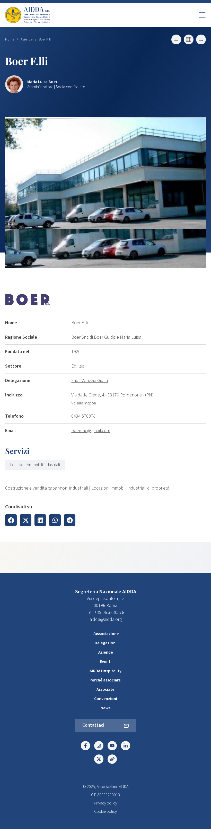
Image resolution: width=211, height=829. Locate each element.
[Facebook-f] (85, 745)
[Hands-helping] (112, 759)
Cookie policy (105, 811)
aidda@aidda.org (106, 619)
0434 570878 (83, 416)
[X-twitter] (98, 759)
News (105, 708)
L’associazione (105, 633)
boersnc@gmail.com (90, 430)
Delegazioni (106, 643)
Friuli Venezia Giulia (89, 380)
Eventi (105, 661)
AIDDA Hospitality (105, 670)
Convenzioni (105, 698)
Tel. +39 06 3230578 (105, 612)
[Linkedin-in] (125, 745)
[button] (11, 520)
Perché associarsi (105, 680)
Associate (105, 689)
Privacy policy (105, 803)
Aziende (26, 39)
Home (9, 39)
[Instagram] (98, 745)
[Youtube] (112, 745)
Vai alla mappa (83, 403)
